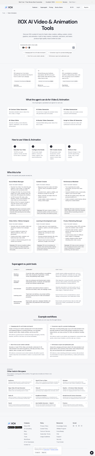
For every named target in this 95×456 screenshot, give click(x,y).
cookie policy (46, 449)
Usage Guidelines (45, 436)
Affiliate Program (61, 428)
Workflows (27, 439)
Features (34, 7)
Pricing (51, 7)
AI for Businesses (29, 442)
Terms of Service (45, 431)
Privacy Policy (44, 426)
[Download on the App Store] (11, 427)
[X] (76, 426)
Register (86, 7)
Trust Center (60, 442)
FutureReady (60, 431)
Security (59, 439)
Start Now (72, 2)
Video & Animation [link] (12, 13)
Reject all (44, 452)
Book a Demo (59, 7)
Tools (3, 13)
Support (59, 436)
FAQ (58, 434)
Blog (25, 431)
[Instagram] (79, 426)
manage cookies (54, 449)
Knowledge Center (62, 426)
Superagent (44, 7)
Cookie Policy (44, 428)
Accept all (37, 452)
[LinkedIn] (73, 426)
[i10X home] (9, 7)
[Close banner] (92, 2)
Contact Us (27, 444)
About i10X (27, 426)
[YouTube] (81, 426)
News (25, 434)
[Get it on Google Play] (18, 427)
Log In (78, 7)
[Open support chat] (92, 453)
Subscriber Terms (45, 434)
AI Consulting (28, 428)
